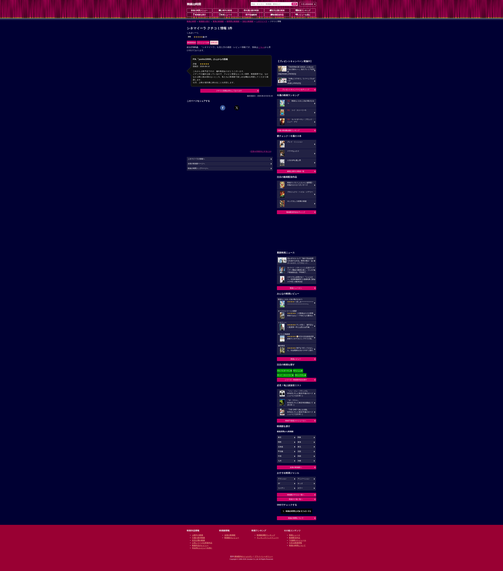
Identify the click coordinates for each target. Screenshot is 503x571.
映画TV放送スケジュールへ (295, 421)
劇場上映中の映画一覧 (295, 171)
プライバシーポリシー (264, 556)
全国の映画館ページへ (196, 164)
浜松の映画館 (247, 21)
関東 (299, 437)
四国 (299, 456)
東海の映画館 (218, 21)
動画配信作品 (278, 15)
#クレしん (297, 371)
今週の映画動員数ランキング (288, 130)
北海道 (280, 447)
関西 (279, 442)
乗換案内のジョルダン (243, 556)
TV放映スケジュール (297, 540)
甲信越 (280, 451)
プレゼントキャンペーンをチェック (295, 89)
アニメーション (304, 479)
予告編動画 (252, 15)
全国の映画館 (229, 535)
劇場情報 (190, 43)
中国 (279, 456)
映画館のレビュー (231, 538)
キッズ (300, 483)
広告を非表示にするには (261, 151)
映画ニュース (226, 15)
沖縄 (299, 461)
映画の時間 (191, 21)
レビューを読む (304, 15)
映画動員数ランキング (266, 535)
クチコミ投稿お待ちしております (229, 91)
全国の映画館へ (296, 467)
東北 (299, 447)
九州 (279, 461)
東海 (299, 442)
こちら (261, 47)
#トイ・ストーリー (284, 375)
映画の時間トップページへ (198, 168)
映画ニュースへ (296, 288)
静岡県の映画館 (233, 21)
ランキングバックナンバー (268, 538)
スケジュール (202, 43)
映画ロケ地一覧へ (296, 499)
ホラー (300, 488)
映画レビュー (296, 359)
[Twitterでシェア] (236, 107)
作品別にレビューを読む (202, 548)
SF (279, 483)
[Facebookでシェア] (222, 107)
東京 (279, 437)
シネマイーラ (261, 21)
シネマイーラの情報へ (196, 159)
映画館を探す (200, 15)
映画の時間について (296, 518)
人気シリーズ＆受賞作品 (202, 543)
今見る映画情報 (295, 543)
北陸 (299, 451)
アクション (282, 479)
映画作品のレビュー (200, 545)
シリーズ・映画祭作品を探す (296, 380)
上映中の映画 (226, 10)
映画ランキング (304, 10)
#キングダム (300, 375)
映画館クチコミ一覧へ (295, 495)
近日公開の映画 (278, 10)
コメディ (281, 488)
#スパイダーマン (283, 371)
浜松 (189, 37)
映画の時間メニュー (199, 10)
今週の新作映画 (252, 10)
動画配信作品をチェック (295, 212)
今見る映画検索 (307, 4)
